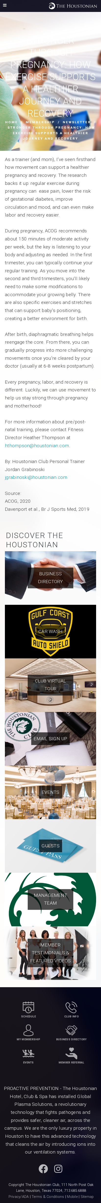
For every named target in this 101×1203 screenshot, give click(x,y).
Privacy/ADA (19, 1197)
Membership (40, 122)
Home (11, 122)
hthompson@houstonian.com (37, 445)
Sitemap (87, 1197)
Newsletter (77, 122)
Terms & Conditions (48, 1197)
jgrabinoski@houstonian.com (36, 477)
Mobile (72, 1197)
